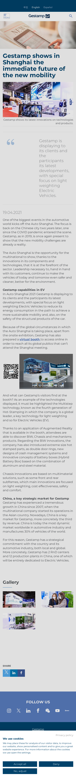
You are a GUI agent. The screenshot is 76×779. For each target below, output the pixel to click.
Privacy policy (64, 735)
